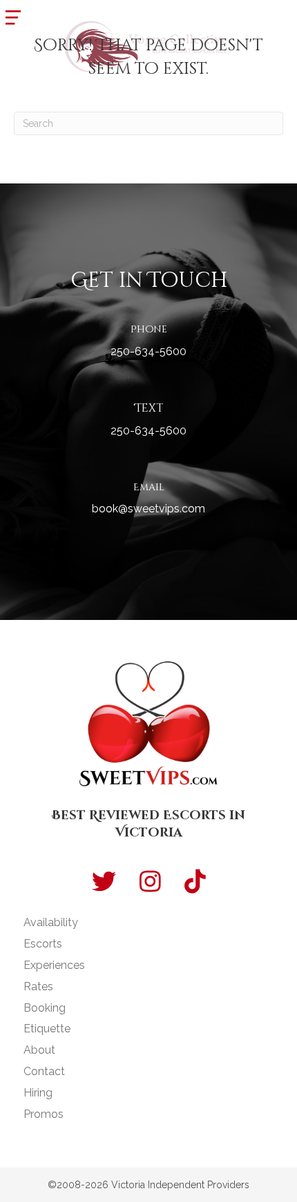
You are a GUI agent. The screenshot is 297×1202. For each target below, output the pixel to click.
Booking (44, 1007)
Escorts (42, 943)
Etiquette (46, 1028)
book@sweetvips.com (148, 508)
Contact (44, 1071)
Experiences (54, 965)
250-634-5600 (148, 351)
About (39, 1049)
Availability (50, 922)
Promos (43, 1114)
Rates (38, 986)
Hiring (37, 1092)
